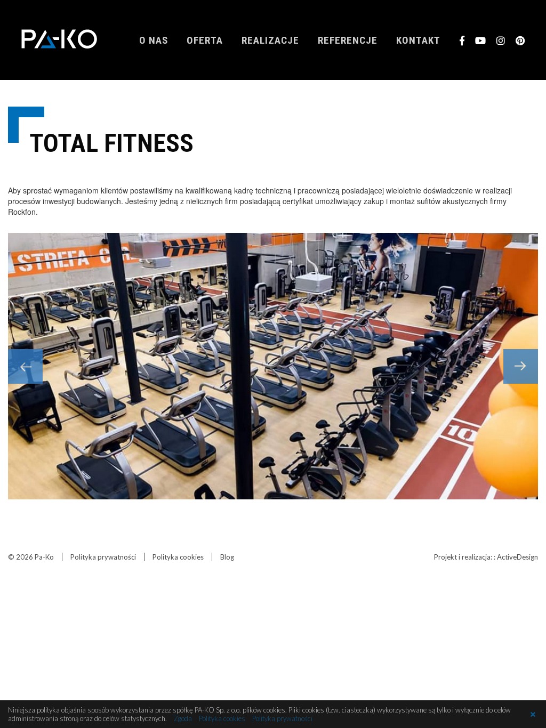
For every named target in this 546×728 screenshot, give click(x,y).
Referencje (348, 40)
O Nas (153, 40)
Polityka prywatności (103, 557)
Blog (227, 557)
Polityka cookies (178, 557)
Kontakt (418, 40)
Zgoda (183, 718)
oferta (205, 40)
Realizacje (270, 40)
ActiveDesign (517, 557)
